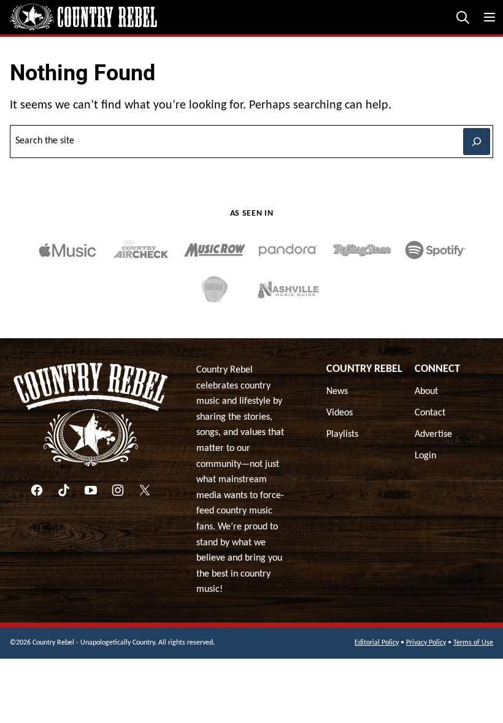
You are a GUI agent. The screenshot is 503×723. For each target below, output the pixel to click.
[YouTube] (90, 490)
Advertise (433, 434)
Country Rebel (364, 369)
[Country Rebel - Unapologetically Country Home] (83, 17)
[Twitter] (144, 490)
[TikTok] (63, 490)
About (426, 391)
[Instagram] (117, 490)
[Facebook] (36, 490)
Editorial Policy (377, 642)
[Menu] (489, 17)
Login (425, 456)
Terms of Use (473, 642)
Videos (339, 413)
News (337, 391)
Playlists (342, 434)
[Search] (462, 17)
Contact (430, 413)
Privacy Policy (426, 642)
